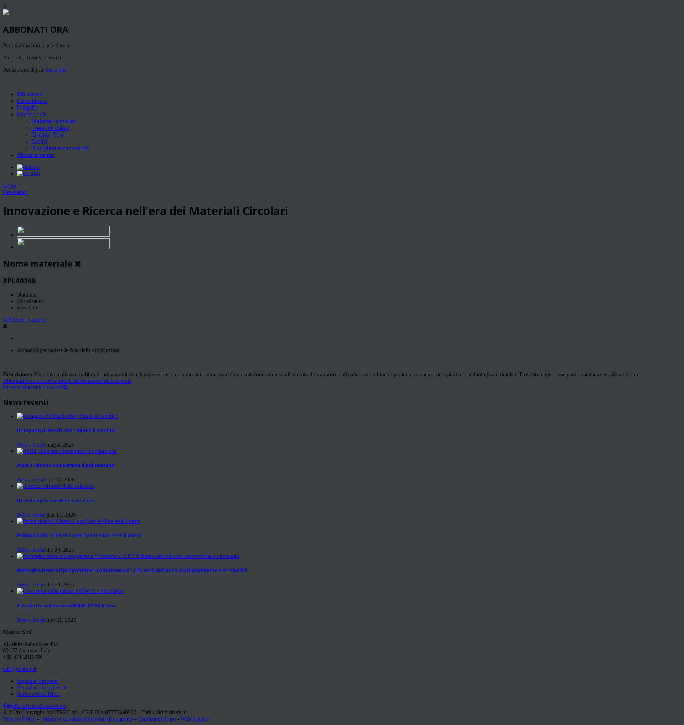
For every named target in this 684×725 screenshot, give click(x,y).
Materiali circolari (54, 121)
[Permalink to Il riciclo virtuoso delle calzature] (55, 486)
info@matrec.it (19, 669)
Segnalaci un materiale (42, 687)
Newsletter (15, 192)
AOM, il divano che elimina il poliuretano (66, 465)
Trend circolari (50, 128)
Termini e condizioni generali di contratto (86, 719)
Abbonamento (35, 155)
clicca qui (55, 70)
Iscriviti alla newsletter (43, 706)
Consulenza (32, 101)
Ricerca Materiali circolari (32, 387)
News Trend (31, 445)
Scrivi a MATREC (38, 694)
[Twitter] (10, 706)
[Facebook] (5, 706)
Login (9, 186)
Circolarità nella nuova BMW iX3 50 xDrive (67, 606)
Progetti (27, 107)
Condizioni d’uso (156, 719)
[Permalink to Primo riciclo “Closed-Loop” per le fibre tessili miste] (78, 521)
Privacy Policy (19, 719)
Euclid (39, 141)
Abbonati (67, 381)
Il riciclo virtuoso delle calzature (56, 500)
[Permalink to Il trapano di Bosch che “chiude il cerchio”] (67, 416)
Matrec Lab (31, 114)
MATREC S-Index (24, 320)
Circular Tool (48, 134)
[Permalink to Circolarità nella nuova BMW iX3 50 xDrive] (70, 591)
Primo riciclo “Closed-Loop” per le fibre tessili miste (79, 535)
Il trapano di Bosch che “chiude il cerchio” (66, 430)
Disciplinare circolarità (60, 148)
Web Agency (195, 719)
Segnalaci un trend (38, 681)
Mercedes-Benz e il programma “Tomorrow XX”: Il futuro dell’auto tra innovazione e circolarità (132, 570)
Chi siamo (30, 94)
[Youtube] (17, 706)
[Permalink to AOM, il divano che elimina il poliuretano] (67, 451)
